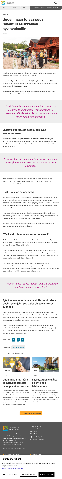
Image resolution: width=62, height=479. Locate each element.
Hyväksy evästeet (46, 474)
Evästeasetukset (11, 474)
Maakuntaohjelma (18, 347)
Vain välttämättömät (29, 474)
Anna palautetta (36, 454)
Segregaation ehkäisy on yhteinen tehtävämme (44, 382)
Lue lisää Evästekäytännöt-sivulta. (12, 468)
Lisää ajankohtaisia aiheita (32, 413)
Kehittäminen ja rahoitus (12, 454)
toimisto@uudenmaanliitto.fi (38, 439)
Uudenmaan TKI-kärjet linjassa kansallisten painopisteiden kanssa (16, 382)
